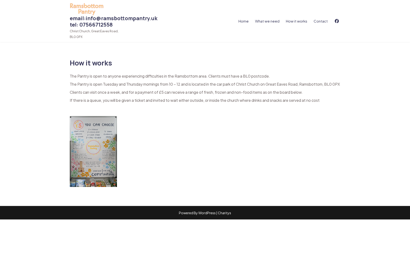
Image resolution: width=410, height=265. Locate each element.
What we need (267, 21)
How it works (296, 21)
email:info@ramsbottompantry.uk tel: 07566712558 (113, 21)
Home (243, 21)
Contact (321, 21)
